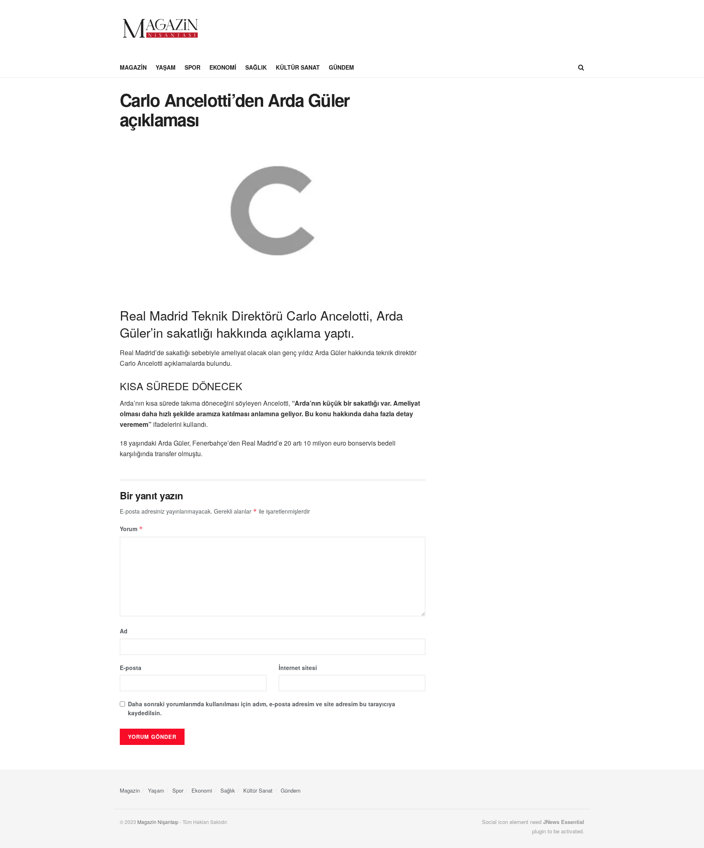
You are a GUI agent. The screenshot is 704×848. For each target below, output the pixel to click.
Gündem (341, 67)
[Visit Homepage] (160, 28)
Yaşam (166, 67)
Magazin (133, 67)
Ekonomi (222, 67)
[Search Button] (581, 67)
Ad (124, 631)
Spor (192, 67)
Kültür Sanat (298, 67)
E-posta (130, 667)
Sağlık (256, 67)
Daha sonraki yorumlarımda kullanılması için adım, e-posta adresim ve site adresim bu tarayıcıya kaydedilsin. (261, 708)
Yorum (131, 529)
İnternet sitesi (298, 667)
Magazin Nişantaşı (157, 821)
